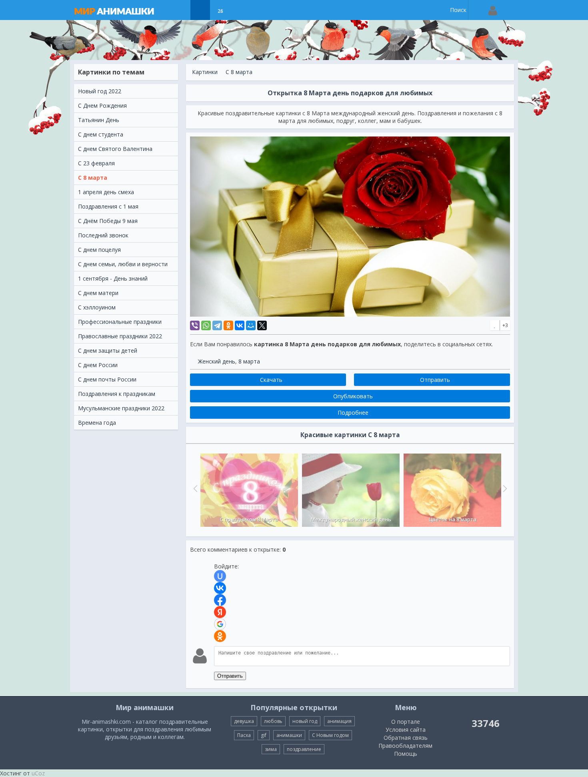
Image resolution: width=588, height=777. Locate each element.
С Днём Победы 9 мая (108, 221)
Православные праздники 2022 (120, 336)
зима (271, 749)
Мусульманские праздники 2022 (121, 408)
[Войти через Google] (220, 624)
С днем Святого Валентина (115, 149)
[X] (262, 325)
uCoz (38, 773)
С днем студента (100, 134)
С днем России (98, 365)
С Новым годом (330, 735)
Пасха (244, 735)
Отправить (230, 676)
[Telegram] (217, 325)
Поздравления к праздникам (116, 394)
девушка (244, 721)
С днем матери (98, 293)
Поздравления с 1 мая (108, 206)
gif (263, 735)
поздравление (304, 749)
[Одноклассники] (228, 325)
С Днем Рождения (102, 105)
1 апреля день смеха (106, 192)
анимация (339, 721)
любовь (273, 721)
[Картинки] (200, 10)
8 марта (249, 361)
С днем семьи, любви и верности (123, 264)
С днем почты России (107, 379)
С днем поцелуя (99, 249)
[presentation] (194, 488)
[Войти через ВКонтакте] (220, 588)
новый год (304, 721)
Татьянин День (98, 120)
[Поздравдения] (240, 10)
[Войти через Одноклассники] (220, 636)
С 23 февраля (96, 163)
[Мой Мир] (251, 325)
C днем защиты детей (107, 350)
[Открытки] (180, 10)
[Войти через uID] (220, 576)
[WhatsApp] (206, 325)
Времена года (97, 422)
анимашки (289, 735)
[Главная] (122, 10)
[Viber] (195, 325)
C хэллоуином (97, 307)
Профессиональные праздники (120, 321)
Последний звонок (103, 235)
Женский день (216, 361)
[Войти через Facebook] (220, 600)
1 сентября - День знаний (113, 278)
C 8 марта (92, 177)
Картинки (205, 72)
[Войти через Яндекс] (220, 612)
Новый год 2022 (99, 91)
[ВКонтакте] (239, 325)
